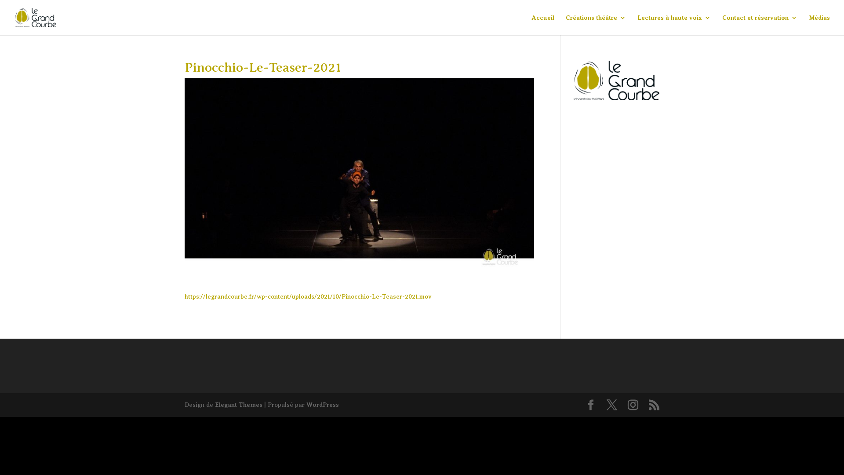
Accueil (542, 18)
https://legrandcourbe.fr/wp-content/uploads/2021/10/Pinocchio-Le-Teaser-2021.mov (308, 296)
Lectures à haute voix (669, 18)
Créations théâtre (591, 18)
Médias (819, 18)
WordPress (322, 404)
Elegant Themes (238, 404)
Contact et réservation (755, 18)
